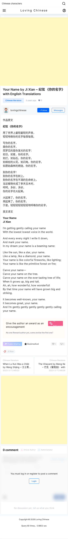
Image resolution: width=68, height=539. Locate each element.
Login (34, 481)
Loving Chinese (42, 519)
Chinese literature (13, 100)
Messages (58, 110)
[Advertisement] (34, 51)
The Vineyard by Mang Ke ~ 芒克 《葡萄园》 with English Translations (51, 367)
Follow (44, 110)
